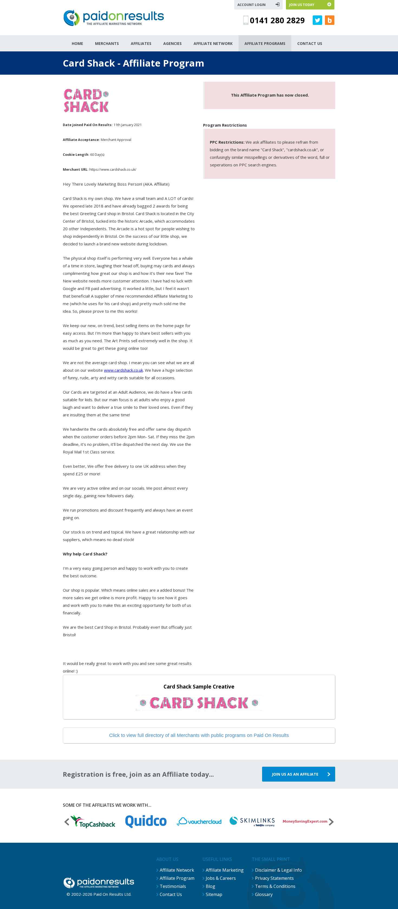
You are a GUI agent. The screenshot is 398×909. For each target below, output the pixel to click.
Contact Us (171, 894)
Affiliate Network (177, 870)
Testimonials (173, 886)
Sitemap (214, 894)
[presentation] (66, 822)
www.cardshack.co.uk (123, 370)
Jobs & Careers (221, 878)
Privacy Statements (274, 878)
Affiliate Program (177, 878)
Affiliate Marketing (225, 870)
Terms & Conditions (275, 886)
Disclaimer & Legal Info (278, 870)
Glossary (264, 894)
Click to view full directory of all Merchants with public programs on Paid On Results (199, 735)
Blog (210, 886)
